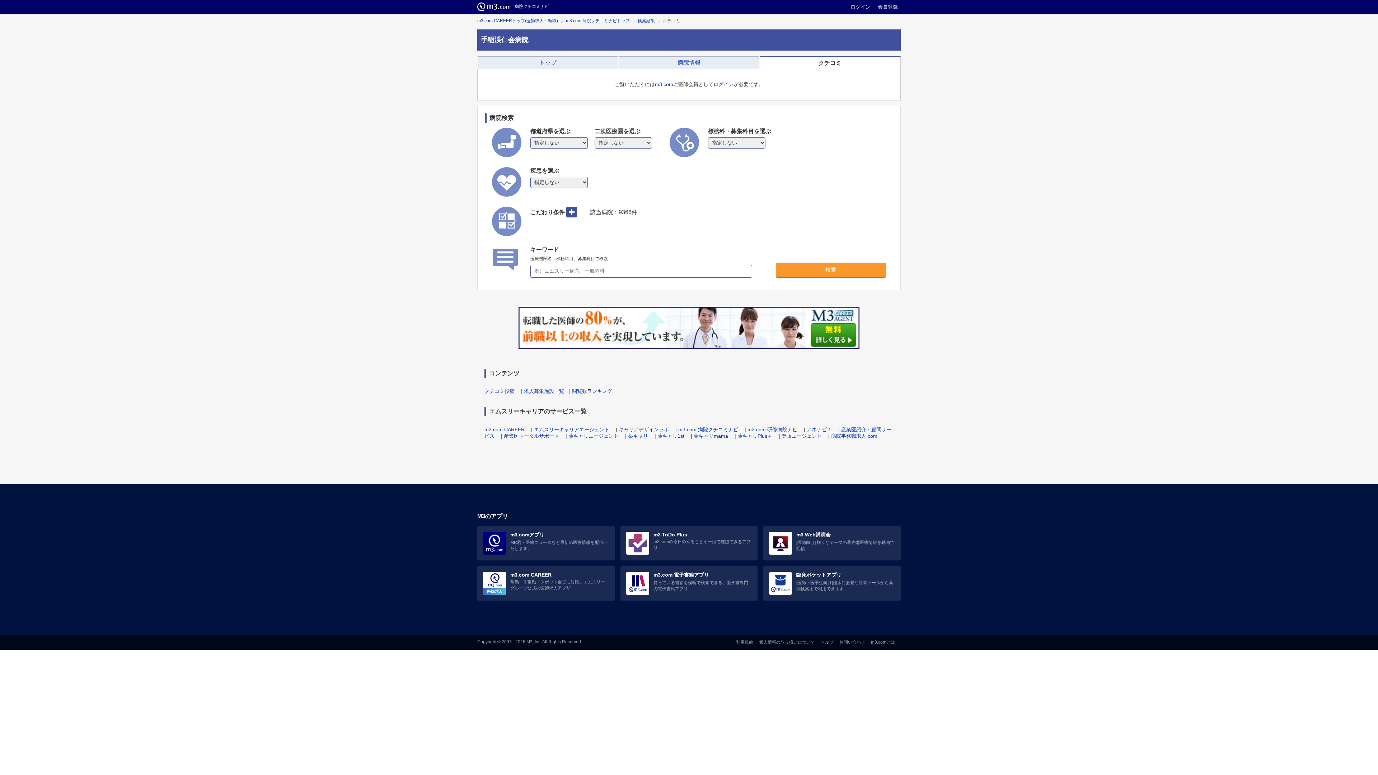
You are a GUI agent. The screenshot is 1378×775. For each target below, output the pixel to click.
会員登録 (888, 7)
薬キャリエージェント (593, 436)
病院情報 (689, 63)
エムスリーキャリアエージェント (571, 429)
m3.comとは (883, 642)
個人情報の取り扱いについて (787, 642)
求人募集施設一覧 (544, 391)
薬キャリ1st (670, 436)
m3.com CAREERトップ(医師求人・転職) (517, 20)
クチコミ (830, 63)
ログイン (860, 7)
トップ (548, 63)
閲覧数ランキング (592, 391)
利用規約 (744, 642)
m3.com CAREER (504, 429)
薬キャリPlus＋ (754, 436)
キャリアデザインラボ (644, 429)
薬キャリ (638, 436)
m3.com (664, 84)
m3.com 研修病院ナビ (772, 429)
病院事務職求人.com (854, 436)
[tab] (547, 63)
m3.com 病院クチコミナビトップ (598, 20)
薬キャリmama (711, 436)
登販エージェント (802, 436)
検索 (830, 270)
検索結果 (646, 20)
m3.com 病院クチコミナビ (708, 429)
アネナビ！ (819, 429)
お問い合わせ (852, 642)
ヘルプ (827, 642)
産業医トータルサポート (531, 436)
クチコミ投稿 (499, 391)
